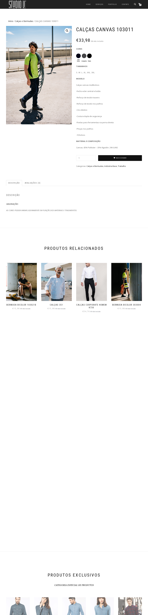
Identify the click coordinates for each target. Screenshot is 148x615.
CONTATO (125, 4)
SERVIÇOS (99, 4)
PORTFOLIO (112, 4)
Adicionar (121, 158)
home (88, 4)
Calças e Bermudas (24, 21)
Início (10, 21)
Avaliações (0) (33, 183)
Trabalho (122, 166)
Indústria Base (110, 166)
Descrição (14, 183)
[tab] (14, 183)
